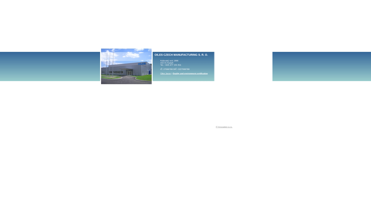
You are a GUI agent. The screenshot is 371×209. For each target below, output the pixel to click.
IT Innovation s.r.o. (224, 127)
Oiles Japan (165, 73)
